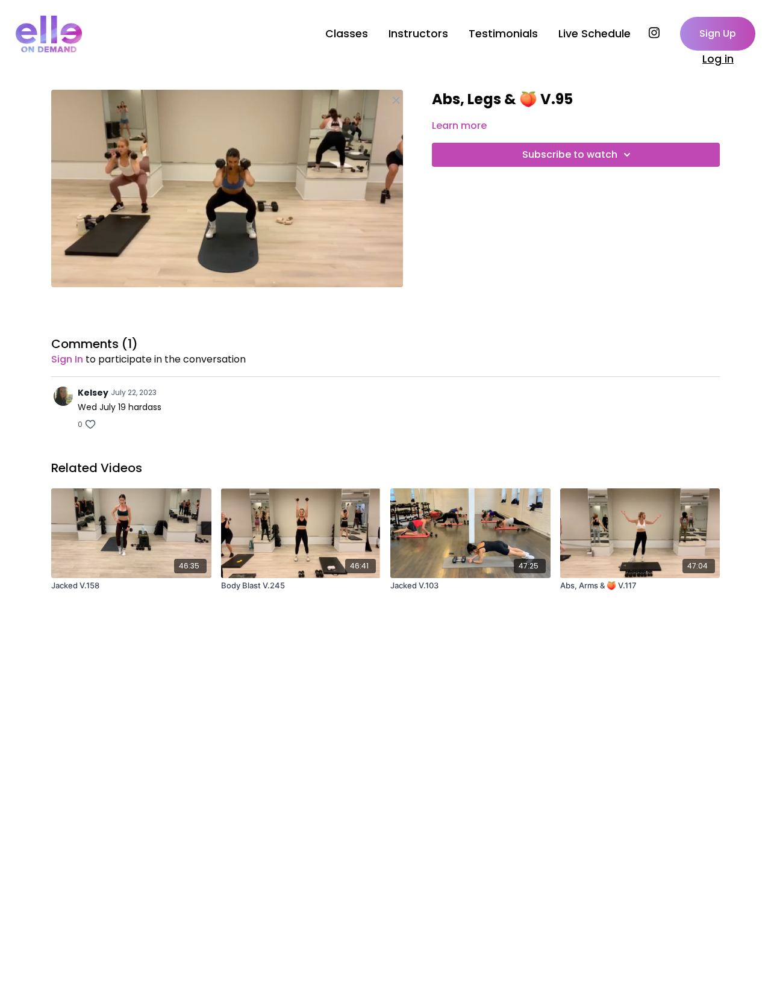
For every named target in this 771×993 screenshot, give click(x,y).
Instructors (418, 33)
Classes (346, 33)
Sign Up (717, 33)
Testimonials (503, 33)
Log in (718, 59)
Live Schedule (594, 33)
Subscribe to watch (569, 154)
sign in (67, 359)
